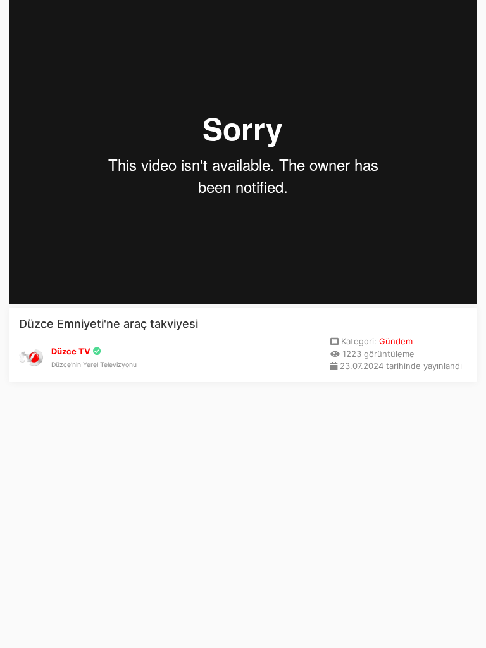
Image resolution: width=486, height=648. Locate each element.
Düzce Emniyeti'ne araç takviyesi (108, 323)
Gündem (396, 341)
